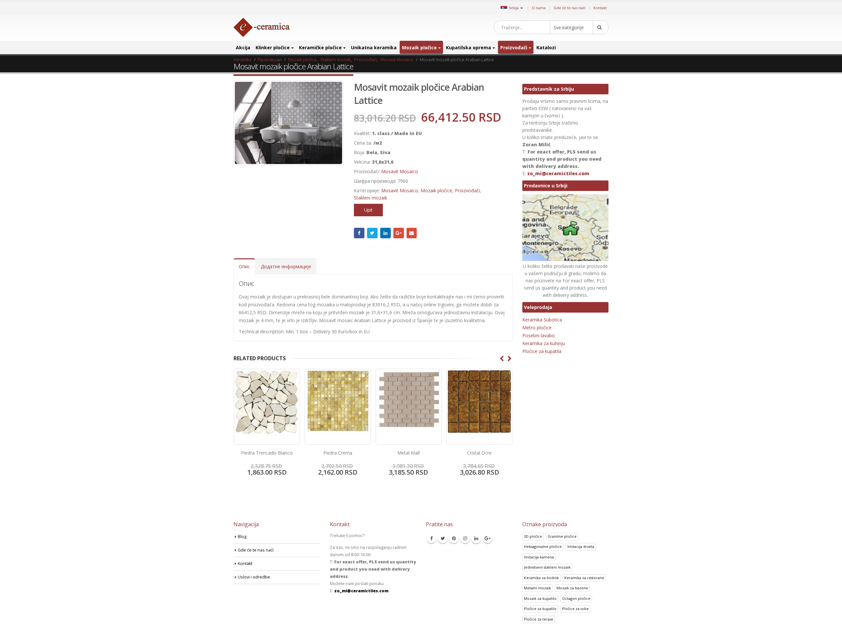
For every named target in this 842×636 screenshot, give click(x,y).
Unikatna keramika (374, 47)
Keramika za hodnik (541, 577)
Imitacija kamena (539, 556)
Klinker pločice (273, 47)
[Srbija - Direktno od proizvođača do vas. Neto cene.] (262, 27)
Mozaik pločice (419, 47)
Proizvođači (513, 47)
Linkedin (476, 538)
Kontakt (600, 7)
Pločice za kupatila (541, 351)
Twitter (372, 233)
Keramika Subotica (542, 320)
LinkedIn (385, 233)
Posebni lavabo (538, 335)
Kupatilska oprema (468, 47)
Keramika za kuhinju (543, 343)
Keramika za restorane (584, 577)
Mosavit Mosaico (399, 171)
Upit (368, 210)
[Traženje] (600, 27)
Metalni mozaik (537, 587)
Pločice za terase (538, 619)
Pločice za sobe (575, 608)
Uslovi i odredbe (254, 577)
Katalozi (546, 47)
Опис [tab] (244, 266)
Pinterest (454, 538)
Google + (398, 233)
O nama (539, 7)
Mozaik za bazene (572, 587)
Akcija (243, 47)
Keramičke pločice (320, 47)
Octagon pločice (576, 598)
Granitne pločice (562, 536)
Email (412, 233)
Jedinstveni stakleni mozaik (547, 567)
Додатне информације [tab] (286, 266)
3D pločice (533, 536)
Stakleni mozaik (370, 198)
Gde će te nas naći (569, 7)
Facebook (359, 233)
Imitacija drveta (580, 546)
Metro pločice (537, 327)
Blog (242, 536)
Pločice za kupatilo (540, 608)
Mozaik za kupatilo (540, 598)
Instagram (465, 538)
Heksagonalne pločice (543, 546)
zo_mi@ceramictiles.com (558, 173)
